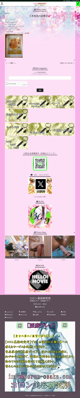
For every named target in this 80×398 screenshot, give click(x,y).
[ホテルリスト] (16, 142)
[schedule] (39, 101)
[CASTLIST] (62, 101)
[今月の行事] (39, 129)
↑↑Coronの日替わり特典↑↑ (40, 196)
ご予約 (64, 311)
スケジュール (23, 314)
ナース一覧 (50, 311)
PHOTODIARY (52, 314)
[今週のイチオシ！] (62, 129)
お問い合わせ (9, 314)
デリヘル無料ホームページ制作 (48, 395)
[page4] (16, 101)
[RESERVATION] (16, 129)
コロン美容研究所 (40, 3)
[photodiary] (74, 232)
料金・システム (38, 311)
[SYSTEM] (16, 115)
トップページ (9, 311)
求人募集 (36, 314)
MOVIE (64, 314)
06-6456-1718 (41, 307)
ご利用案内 (23, 311)
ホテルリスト (9, 317)
